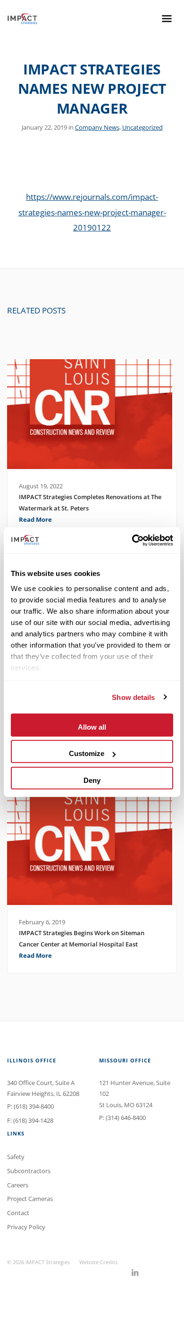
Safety (16, 1156)
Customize (86, 753)
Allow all (92, 727)
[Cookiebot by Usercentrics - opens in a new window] (132, 540)
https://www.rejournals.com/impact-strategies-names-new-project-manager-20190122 (92, 212)
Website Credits (98, 1262)
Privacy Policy (26, 1227)
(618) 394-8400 (34, 1106)
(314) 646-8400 (126, 1117)
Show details (133, 697)
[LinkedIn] (135, 1273)
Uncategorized (142, 127)
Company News (97, 127)
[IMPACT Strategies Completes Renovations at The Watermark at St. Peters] (92, 414)
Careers (17, 1185)
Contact (18, 1213)
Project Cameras (30, 1198)
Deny (92, 780)
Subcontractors (28, 1171)
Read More (35, 519)
